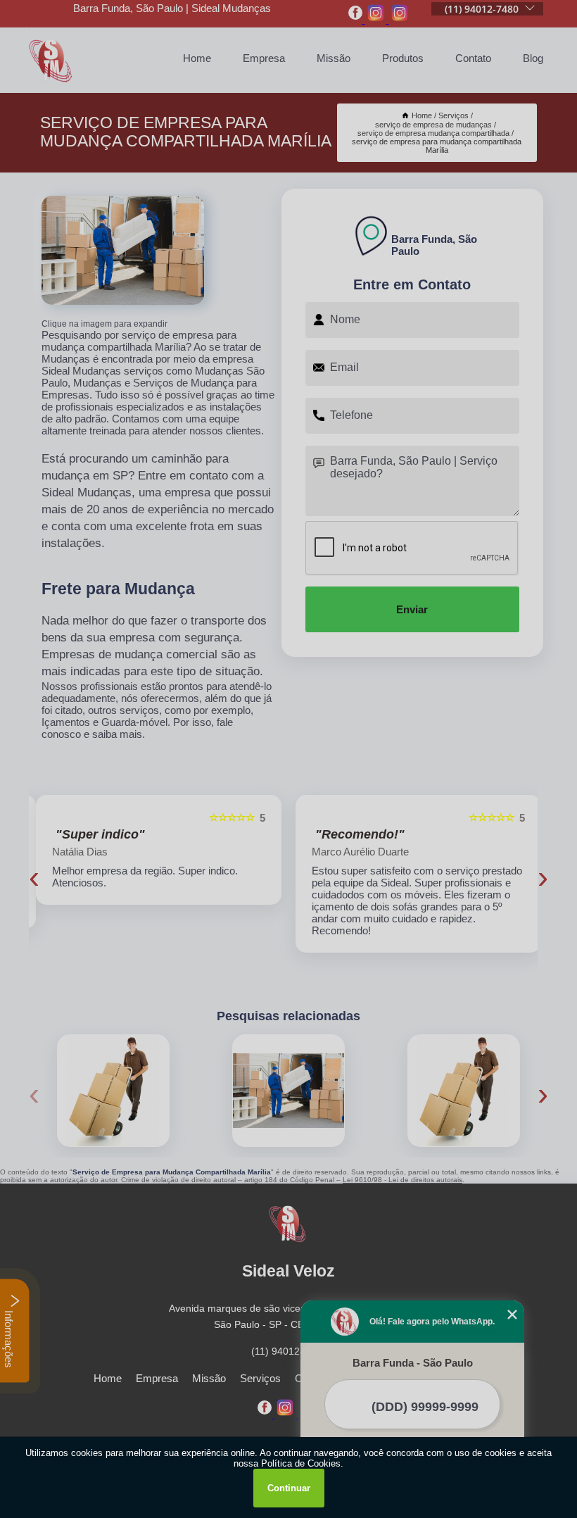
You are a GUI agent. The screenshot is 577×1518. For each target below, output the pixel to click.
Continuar (288, 1488)
